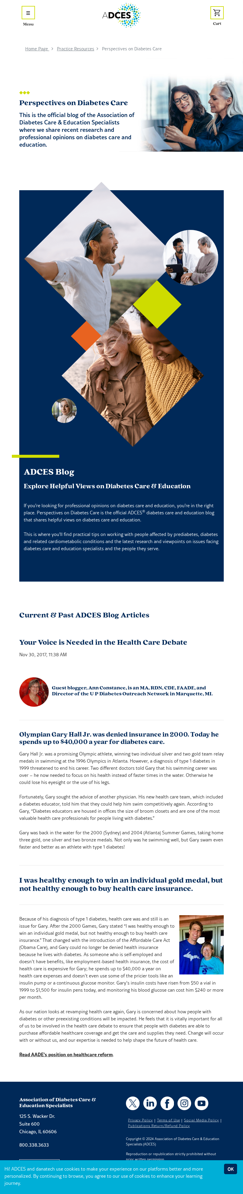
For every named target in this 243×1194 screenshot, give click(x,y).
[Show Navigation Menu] (28, 12)
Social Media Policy (201, 1120)
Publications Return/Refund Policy (159, 1125)
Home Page (37, 49)
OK (231, 1169)
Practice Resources (75, 49)
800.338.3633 (34, 1145)
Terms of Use (168, 1120)
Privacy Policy (140, 1120)
